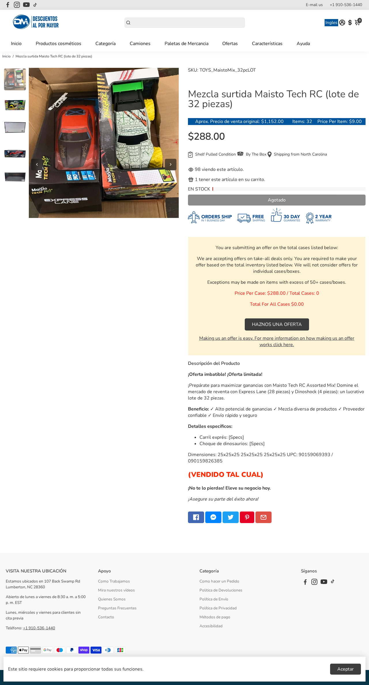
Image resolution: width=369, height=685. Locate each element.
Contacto (106, 617)
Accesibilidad (211, 626)
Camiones (140, 43)
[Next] (170, 164)
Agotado (277, 200)
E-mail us (314, 5)
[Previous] (37, 164)
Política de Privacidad (218, 608)
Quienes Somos (112, 599)
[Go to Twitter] (231, 517)
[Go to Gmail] (263, 517)
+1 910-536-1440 (346, 5)
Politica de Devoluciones (220, 590)
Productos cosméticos (58, 43)
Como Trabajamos (114, 581)
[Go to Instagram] (16, 5)
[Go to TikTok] (35, 5)
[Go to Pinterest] (247, 517)
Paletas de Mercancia (186, 43)
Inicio (16, 43)
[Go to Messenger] (213, 517)
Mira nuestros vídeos (116, 590)
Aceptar (345, 669)
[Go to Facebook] (8, 5)
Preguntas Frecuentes (117, 608)
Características (267, 43)
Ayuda (303, 43)
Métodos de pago (214, 617)
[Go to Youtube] (26, 5)
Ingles (331, 22)
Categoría (105, 43)
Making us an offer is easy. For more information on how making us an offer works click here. (276, 341)
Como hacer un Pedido (219, 581)
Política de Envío (213, 599)
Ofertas (230, 43)
